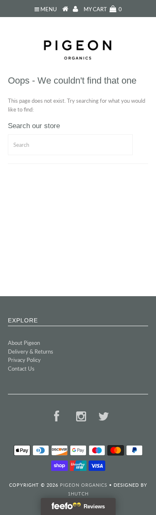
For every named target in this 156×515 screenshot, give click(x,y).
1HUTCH (78, 493)
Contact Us (21, 368)
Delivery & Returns (30, 351)
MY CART (103, 9)
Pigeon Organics (83, 485)
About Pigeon (24, 342)
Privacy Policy (24, 360)
